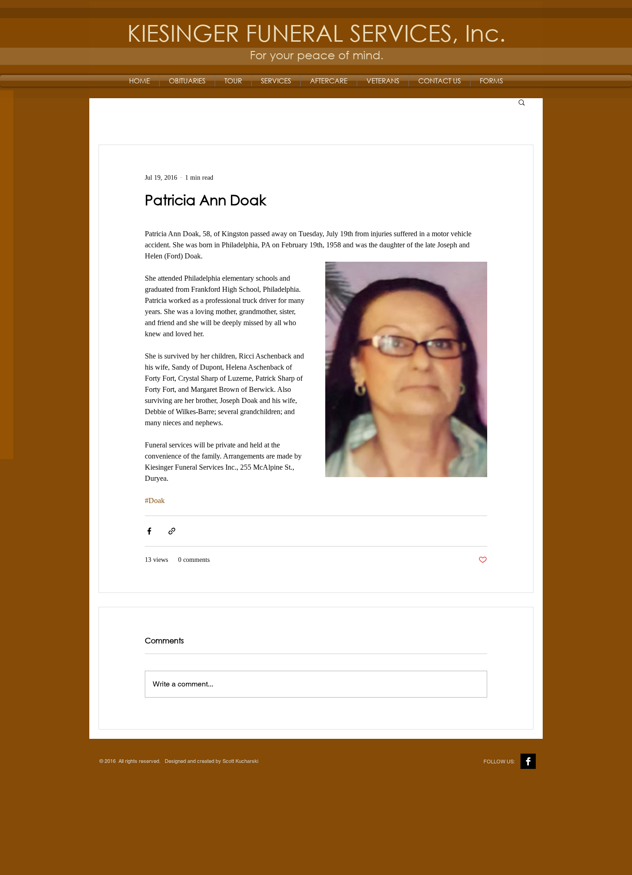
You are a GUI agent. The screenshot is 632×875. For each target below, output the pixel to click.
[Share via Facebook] (149, 531)
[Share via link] (171, 531)
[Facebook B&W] (528, 761)
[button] (521, 102)
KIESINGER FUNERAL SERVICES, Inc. (316, 32)
